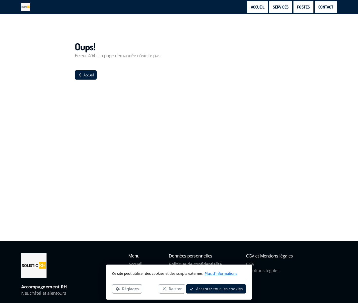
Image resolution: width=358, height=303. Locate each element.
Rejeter (175, 288)
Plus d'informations (221, 273)
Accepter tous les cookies (219, 288)
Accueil (88, 75)
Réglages (130, 288)
